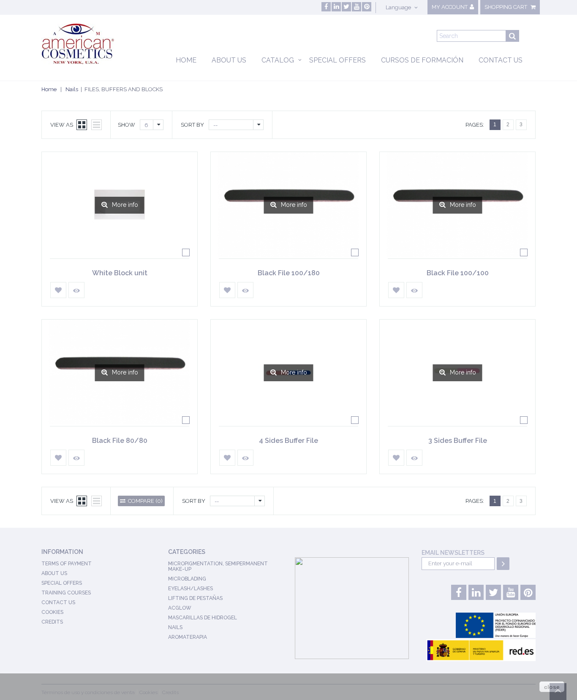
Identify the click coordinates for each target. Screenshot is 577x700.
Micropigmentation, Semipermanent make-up (218, 566)
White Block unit (119, 273)
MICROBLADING (187, 579)
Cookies (52, 612)
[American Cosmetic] (86, 44)
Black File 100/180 (289, 273)
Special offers (337, 60)
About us (229, 60)
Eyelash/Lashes (190, 588)
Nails (71, 89)
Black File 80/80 (119, 441)
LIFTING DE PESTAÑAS (195, 598)
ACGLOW (179, 608)
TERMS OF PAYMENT (66, 564)
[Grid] (81, 124)
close (552, 687)
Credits (52, 622)
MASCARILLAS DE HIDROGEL (202, 618)
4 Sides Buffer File (288, 441)
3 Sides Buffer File (457, 441)
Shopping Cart (506, 7)
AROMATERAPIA (187, 637)
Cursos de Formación (422, 60)
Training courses (66, 593)
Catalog (277, 60)
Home (186, 60)
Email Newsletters (453, 553)
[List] (96, 125)
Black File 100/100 (458, 273)
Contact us (501, 60)
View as (61, 125)
